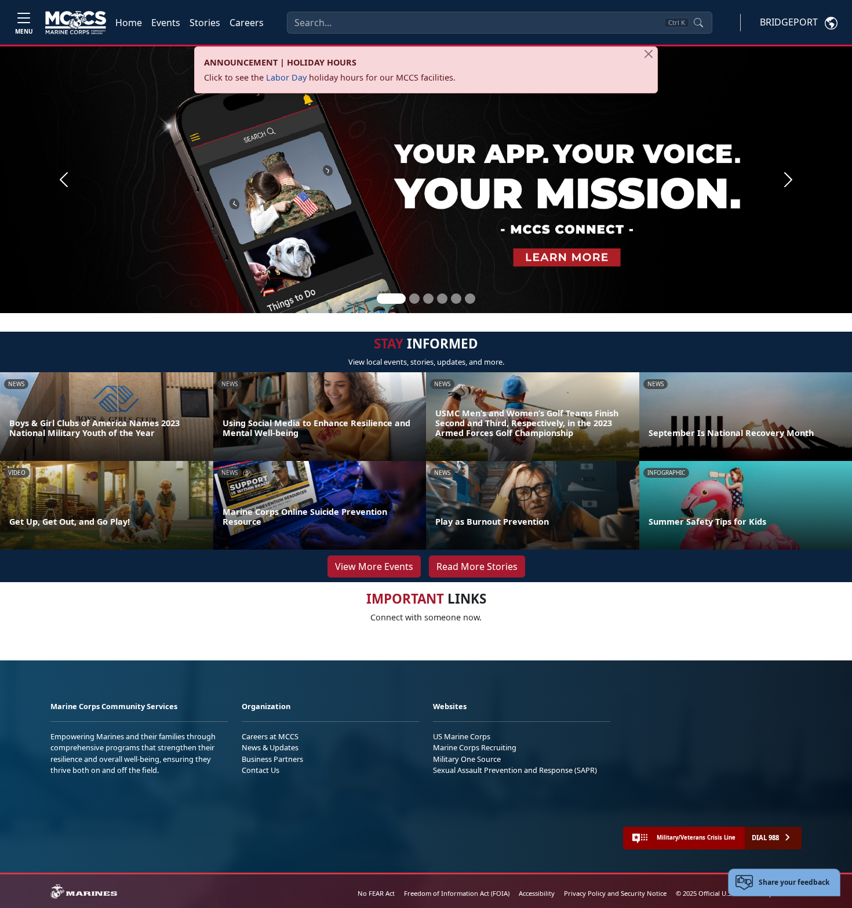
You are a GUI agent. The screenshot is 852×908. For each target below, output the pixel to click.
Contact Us (260, 770)
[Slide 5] (456, 298)
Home (128, 22)
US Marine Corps (461, 736)
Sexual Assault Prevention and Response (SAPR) (515, 770)
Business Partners (272, 759)
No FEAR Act (376, 893)
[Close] (648, 54)
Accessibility (537, 893)
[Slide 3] (428, 298)
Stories (205, 22)
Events (165, 22)
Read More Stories (477, 566)
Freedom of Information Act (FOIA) (456, 893)
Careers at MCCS (270, 736)
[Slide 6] (470, 298)
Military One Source (467, 759)
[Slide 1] (391, 298)
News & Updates (270, 747)
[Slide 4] (442, 298)
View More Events (374, 566)
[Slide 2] (414, 298)
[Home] (75, 22)
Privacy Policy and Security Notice (615, 893)
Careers (247, 22)
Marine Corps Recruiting (474, 747)
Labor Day (286, 77)
